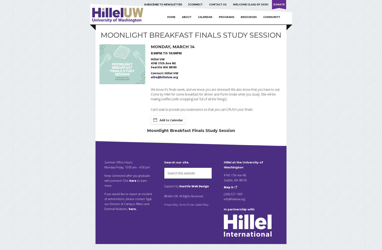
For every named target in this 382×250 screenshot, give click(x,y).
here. (132, 209)
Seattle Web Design (194, 186)
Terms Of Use (186, 204)
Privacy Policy (171, 204)
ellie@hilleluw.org (164, 77)
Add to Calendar (171, 120)
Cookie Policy (202, 204)
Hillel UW (121, 15)
